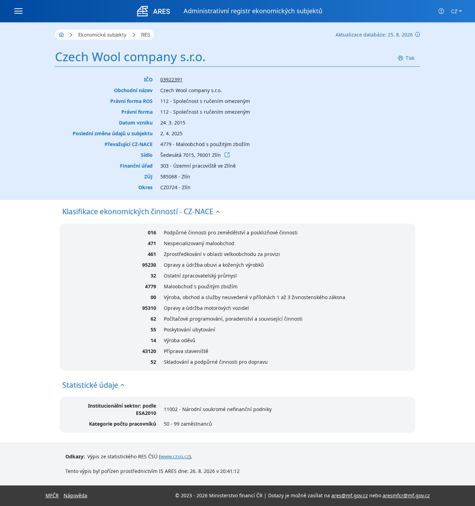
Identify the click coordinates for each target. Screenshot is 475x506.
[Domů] (61, 34)
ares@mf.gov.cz (349, 495)
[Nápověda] (441, 11)
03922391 (171, 79)
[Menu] (18, 11)
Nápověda (75, 495)
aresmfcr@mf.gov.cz (406, 495)
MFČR (52, 495)
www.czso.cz (174, 456)
